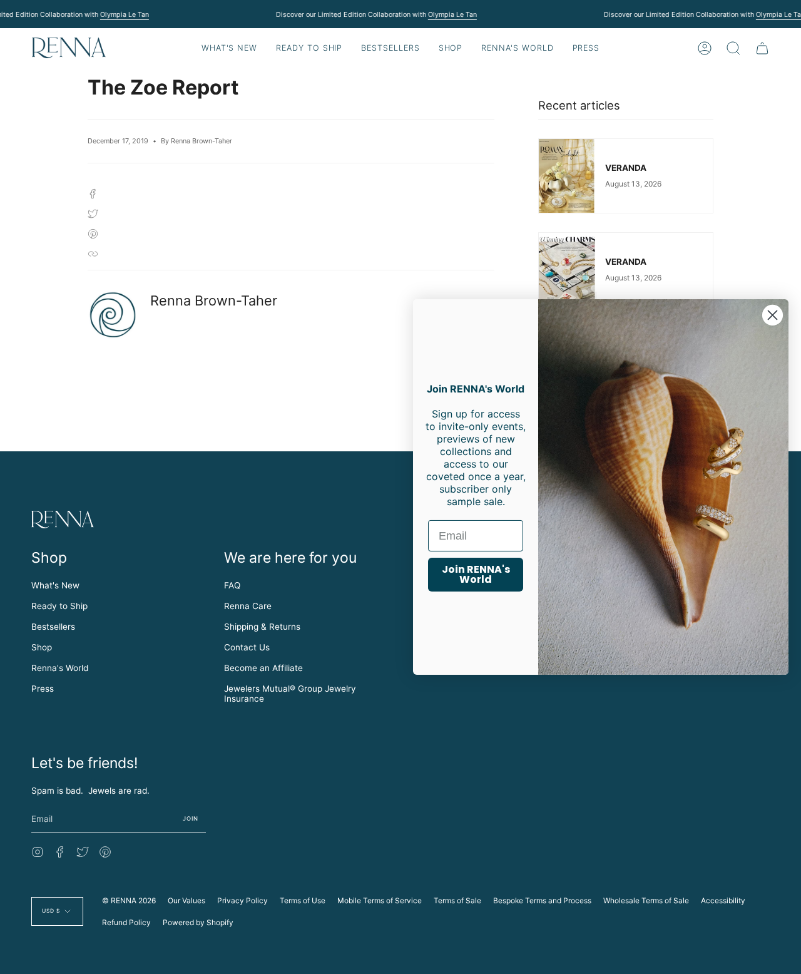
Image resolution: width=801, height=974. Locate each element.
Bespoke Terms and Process (542, 900)
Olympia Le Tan (123, 14)
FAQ (232, 585)
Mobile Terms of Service (379, 900)
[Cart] (762, 48)
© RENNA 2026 (129, 900)
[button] (309, 48)
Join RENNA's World (476, 574)
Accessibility (723, 900)
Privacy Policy (242, 900)
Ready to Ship (59, 606)
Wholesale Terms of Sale (646, 900)
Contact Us (247, 647)
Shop (41, 647)
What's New (55, 585)
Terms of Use (302, 900)
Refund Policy (126, 922)
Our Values (186, 900)
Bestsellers (53, 627)
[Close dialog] (772, 315)
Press (42, 689)
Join (191, 818)
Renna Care (248, 606)
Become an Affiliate (263, 668)
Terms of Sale (457, 900)
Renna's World (59, 668)
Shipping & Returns (262, 627)
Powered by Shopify (198, 922)
